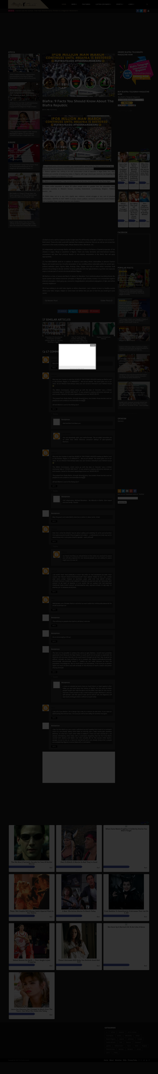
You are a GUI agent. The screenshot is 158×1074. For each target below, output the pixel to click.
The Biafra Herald (80, 368)
